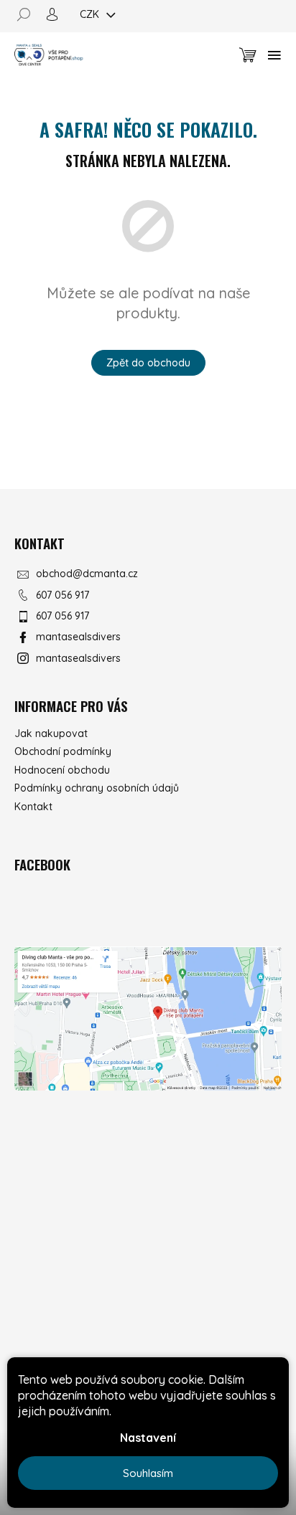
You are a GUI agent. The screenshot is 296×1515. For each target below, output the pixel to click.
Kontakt (33, 806)
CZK (91, 14)
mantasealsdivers (78, 636)
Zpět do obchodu (148, 362)
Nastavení (148, 1437)
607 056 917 (62, 595)
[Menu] (274, 55)
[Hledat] (28, 14)
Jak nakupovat (51, 733)
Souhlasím (148, 1473)
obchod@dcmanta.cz (87, 573)
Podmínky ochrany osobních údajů (96, 788)
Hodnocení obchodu (62, 770)
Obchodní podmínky (62, 751)
